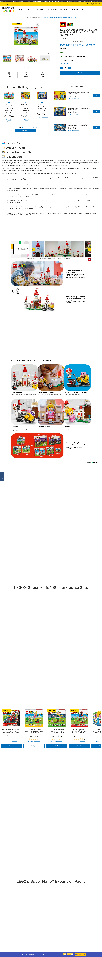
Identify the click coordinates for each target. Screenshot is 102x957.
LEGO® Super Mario (35, 17)
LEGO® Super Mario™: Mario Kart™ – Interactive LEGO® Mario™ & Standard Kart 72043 (11, 731)
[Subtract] (61, 68)
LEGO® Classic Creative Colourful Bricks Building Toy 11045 (26, 108)
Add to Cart (80, 72)
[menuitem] (94, 4)
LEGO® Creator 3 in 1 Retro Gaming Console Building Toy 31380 (42, 107)
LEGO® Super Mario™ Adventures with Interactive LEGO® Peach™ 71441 (34, 731)
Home (27, 17)
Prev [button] (33, 249)
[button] (61, 64)
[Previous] (49, 750)
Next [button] (89, 249)
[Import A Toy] (8, 10)
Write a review (79, 41)
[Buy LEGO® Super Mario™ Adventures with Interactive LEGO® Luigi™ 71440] (56, 718)
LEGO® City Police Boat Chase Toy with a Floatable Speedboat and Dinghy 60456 (78, 124)
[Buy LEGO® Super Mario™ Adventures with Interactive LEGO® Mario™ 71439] (79, 718)
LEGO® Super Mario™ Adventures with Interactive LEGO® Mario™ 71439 (79, 731)
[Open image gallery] (37, 24)
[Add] (69, 68)
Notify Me (33, 746)
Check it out (80, 955)
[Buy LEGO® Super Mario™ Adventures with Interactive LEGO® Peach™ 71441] (33, 718)
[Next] (28, 68)
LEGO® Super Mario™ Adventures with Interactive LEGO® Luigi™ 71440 (56, 731)
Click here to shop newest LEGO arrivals (20, 1)
